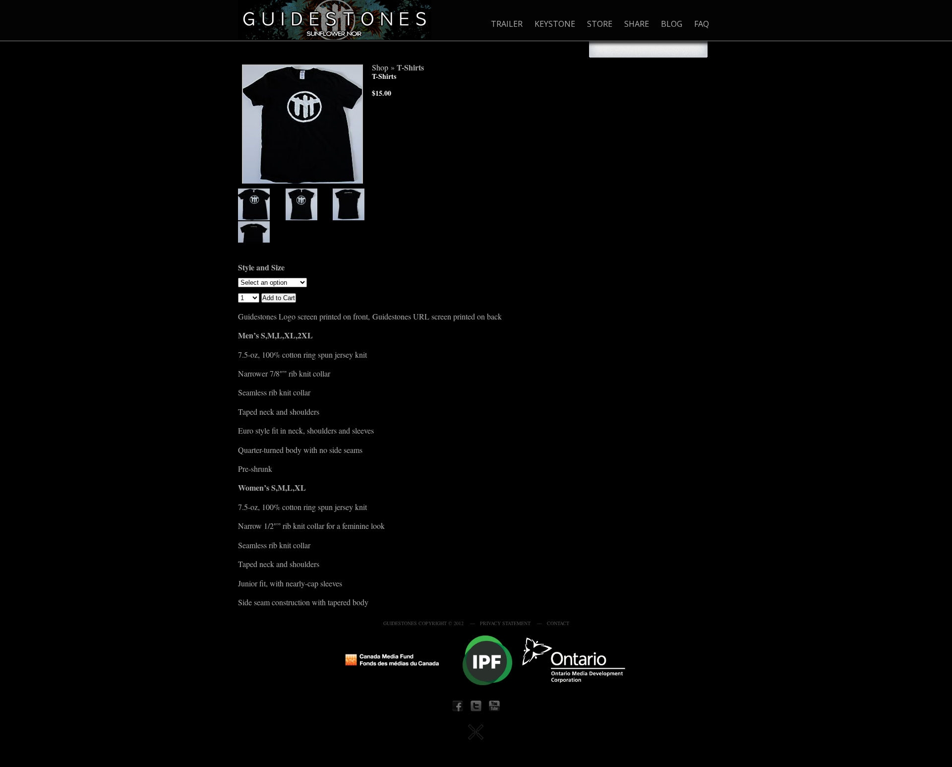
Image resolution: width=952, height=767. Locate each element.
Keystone (555, 23)
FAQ (701, 23)
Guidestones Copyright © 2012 (423, 623)
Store (599, 23)
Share (636, 23)
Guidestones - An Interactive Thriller (334, 20)
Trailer (507, 23)
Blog (671, 23)
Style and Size (261, 267)
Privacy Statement (505, 623)
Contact (558, 623)
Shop (380, 67)
